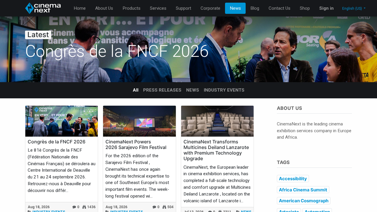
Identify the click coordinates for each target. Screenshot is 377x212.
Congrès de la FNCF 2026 (56, 142)
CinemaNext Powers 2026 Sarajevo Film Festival (135, 144)
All (135, 90)
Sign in (326, 8)
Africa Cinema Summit (303, 190)
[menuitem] (79, 8)
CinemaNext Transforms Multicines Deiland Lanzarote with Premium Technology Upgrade (216, 150)
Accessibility (293, 178)
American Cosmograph (303, 200)
